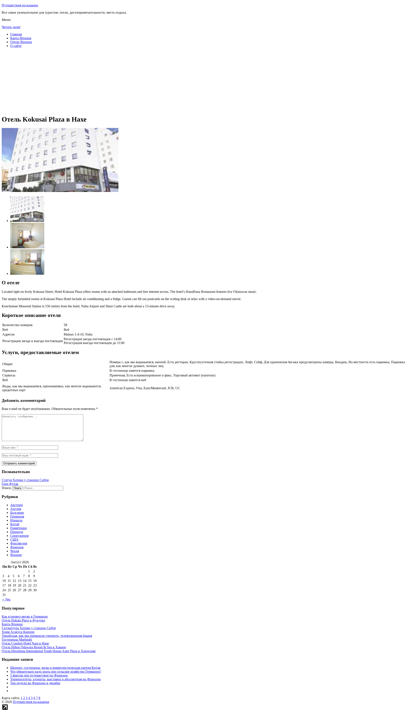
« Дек (6, 599)
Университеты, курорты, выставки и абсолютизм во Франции (55, 679)
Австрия (16, 505)
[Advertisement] (129, 81)
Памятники (18, 528)
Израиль (16, 520)
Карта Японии (20, 38)
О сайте (16, 46)
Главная (16, 34)
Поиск (6, 488)
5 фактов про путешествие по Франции (39, 675)
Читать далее (11, 27)
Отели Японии (21, 42)
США (14, 539)
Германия (17, 516)
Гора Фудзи (10, 484)
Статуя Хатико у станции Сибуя (25, 480)
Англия (15, 509)
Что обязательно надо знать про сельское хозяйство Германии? (55, 671)
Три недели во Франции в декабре (35, 683)
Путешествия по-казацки (20, 5)
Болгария (17, 512)
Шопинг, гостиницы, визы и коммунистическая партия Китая (55, 667)
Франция (16, 547)
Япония (16, 555)
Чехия (14, 551)
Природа (16, 532)
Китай (14, 524)
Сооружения (19, 535)
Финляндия (18, 543)
